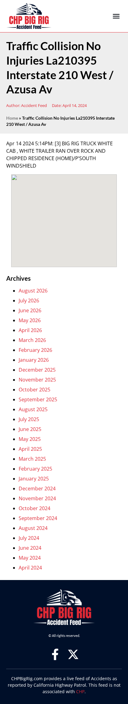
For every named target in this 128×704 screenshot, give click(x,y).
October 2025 (34, 389)
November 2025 (37, 379)
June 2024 (30, 547)
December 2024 (37, 488)
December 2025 (37, 369)
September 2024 (38, 518)
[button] (116, 16)
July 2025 (29, 419)
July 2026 (29, 300)
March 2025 (32, 458)
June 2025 (30, 429)
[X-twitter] (73, 654)
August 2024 (33, 528)
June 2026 (30, 310)
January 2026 (34, 359)
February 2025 (35, 468)
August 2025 (33, 409)
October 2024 (34, 508)
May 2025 (30, 439)
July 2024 (29, 538)
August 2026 (33, 290)
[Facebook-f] (55, 654)
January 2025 (34, 478)
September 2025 (38, 399)
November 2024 (37, 498)
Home (12, 118)
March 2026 (32, 340)
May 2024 (30, 557)
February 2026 (35, 350)
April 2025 (30, 449)
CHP (80, 691)
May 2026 (30, 320)
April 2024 (30, 567)
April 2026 (30, 330)
